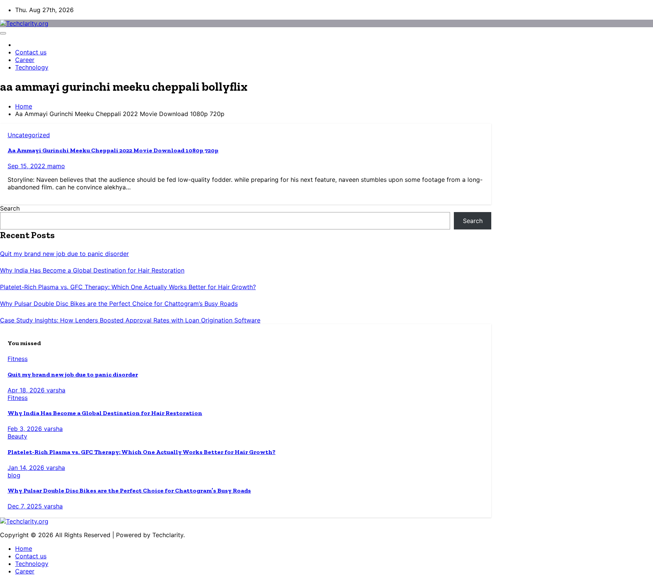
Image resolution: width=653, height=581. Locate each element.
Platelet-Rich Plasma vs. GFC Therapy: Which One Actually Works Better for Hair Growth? (128, 287)
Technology (31, 67)
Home (23, 106)
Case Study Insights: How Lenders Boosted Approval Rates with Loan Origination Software (130, 320)
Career (24, 60)
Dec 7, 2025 (26, 506)
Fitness (18, 359)
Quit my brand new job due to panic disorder (64, 253)
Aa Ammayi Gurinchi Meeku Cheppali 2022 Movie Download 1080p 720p (113, 150)
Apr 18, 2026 (27, 390)
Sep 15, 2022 (27, 166)
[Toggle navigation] (3, 33)
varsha (55, 390)
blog (14, 475)
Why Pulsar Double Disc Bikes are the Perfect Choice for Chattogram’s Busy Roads (119, 303)
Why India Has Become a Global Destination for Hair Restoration (92, 270)
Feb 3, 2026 (26, 428)
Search (10, 208)
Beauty (17, 436)
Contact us (30, 52)
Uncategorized (29, 135)
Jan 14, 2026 (27, 467)
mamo (56, 166)
